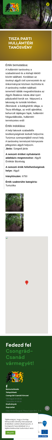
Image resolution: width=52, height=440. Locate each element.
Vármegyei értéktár (14, 399)
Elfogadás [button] (10, 433)
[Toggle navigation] (45, 7)
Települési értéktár (14, 401)
